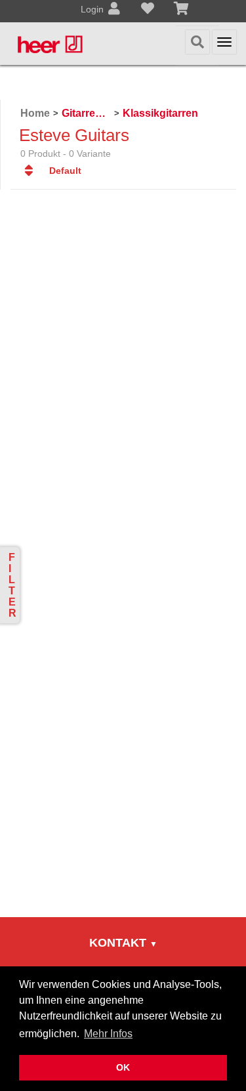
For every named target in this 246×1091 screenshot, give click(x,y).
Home (35, 113)
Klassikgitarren (160, 113)
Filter (12, 585)
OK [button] (123, 1067)
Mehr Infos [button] (108, 1033)
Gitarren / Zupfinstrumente (86, 113)
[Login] (114, 10)
